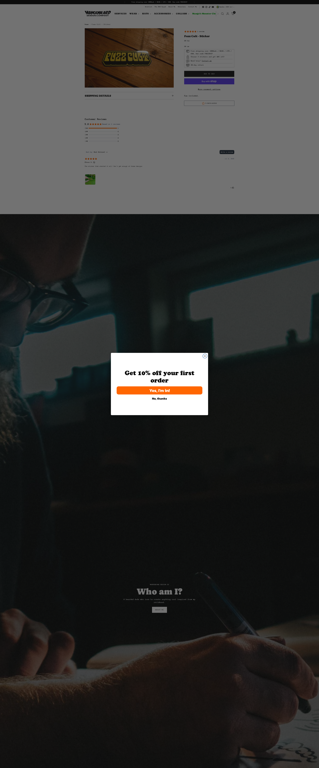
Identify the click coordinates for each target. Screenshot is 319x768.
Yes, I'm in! (159, 390)
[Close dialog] (205, 356)
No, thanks (159, 398)
